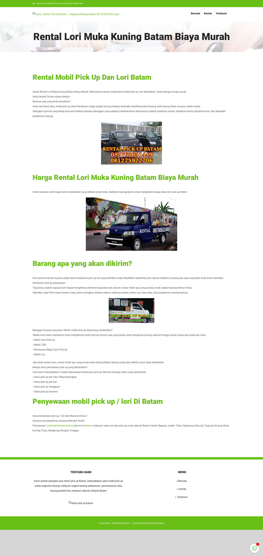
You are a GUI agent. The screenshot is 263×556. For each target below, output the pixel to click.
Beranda (182, 481)
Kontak (182, 489)
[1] (254, 549)
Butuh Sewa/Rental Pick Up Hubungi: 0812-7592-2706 (60, 3)
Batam (88, 425)
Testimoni (182, 497)
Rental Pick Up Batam (154, 523)
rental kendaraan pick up (60, 425)
